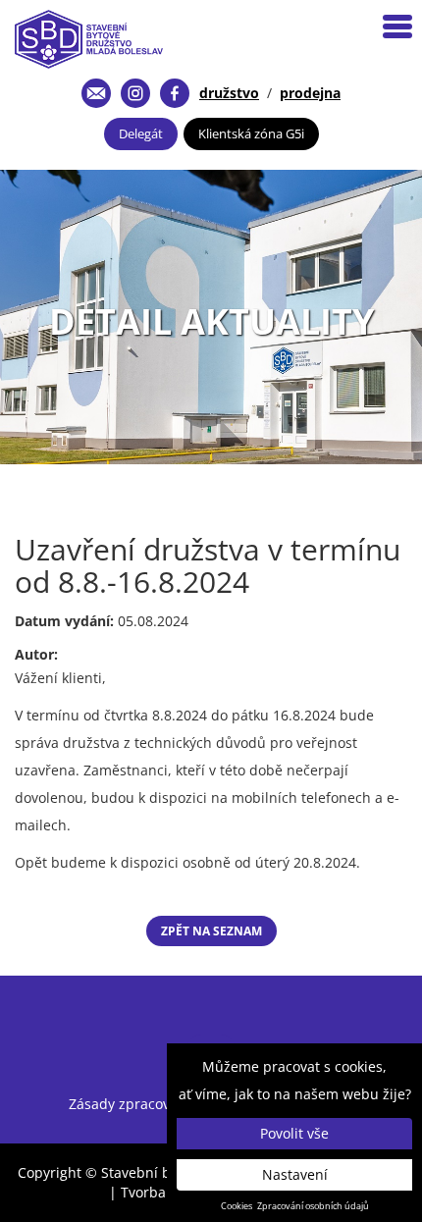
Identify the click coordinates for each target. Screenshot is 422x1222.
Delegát (141, 133)
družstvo (229, 92)
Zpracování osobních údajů (313, 1206)
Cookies (236, 1206)
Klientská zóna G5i (251, 133)
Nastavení (295, 1174)
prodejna (310, 92)
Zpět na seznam (211, 931)
